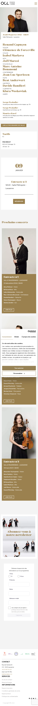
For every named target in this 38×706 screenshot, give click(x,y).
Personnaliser (17, 373)
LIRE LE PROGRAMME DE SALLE (14, 125)
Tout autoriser (19, 368)
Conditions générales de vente (11, 691)
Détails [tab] (16, 337)
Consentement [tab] (7, 337)
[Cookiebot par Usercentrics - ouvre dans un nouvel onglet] (28, 331)
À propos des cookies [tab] (29, 337)
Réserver (19, 201)
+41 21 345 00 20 (7, 669)
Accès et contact (7, 679)
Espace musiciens (7, 688)
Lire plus (8, 309)
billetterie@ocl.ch (7, 674)
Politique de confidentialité (10, 696)
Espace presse (6, 693)
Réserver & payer (7, 682)
